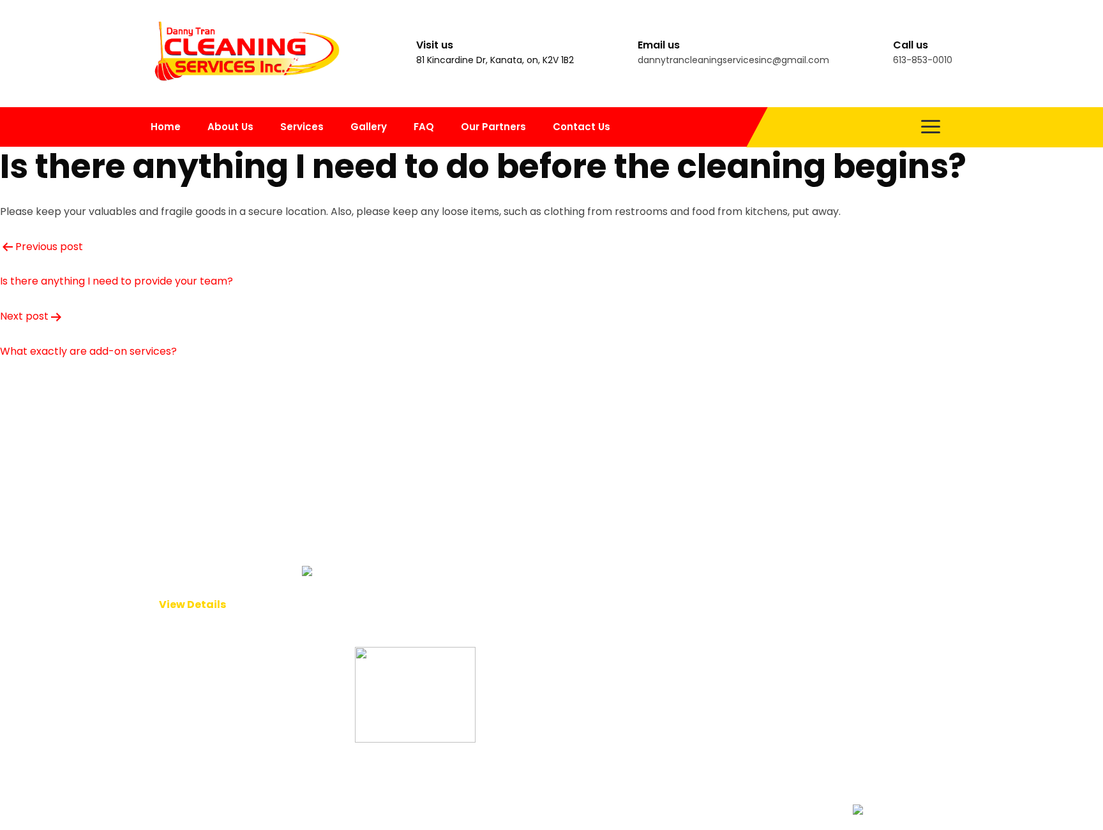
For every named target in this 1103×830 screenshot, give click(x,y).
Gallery (368, 126)
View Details (192, 604)
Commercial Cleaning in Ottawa (571, 472)
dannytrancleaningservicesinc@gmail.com (733, 60)
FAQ (424, 126)
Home (166, 126)
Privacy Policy (389, 597)
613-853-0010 (922, 60)
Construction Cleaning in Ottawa (573, 522)
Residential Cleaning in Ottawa (567, 497)
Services (302, 126)
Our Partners (493, 126)
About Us (230, 126)
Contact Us (581, 126)
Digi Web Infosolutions (602, 808)
